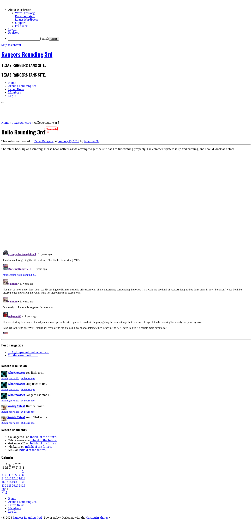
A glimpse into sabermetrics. (28, 352)
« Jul (4, 492)
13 (16, 478)
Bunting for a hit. (10, 378)
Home (12, 82)
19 (13, 482)
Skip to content (11, 45)
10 (6, 478)
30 (3, 489)
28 (20, 485)
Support (20, 22)
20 (16, 482)
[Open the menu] (2, 102)
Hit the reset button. (23, 355)
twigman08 (91, 141)
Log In (12, 29)
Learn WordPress (26, 19)
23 (3, 485)
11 (9, 478)
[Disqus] (126, 199)
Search (44, 38)
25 (9, 485)
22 (23, 482)
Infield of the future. (43, 437)
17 (6, 482)
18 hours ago (28, 400)
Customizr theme (97, 517)
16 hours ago (28, 378)
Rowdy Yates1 (16, 406)
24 (6, 485)
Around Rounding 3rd (22, 86)
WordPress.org (25, 13)
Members (14, 92)
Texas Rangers (21, 122)
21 (20, 482)
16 (3, 482)
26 (13, 485)
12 (13, 478)
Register (13, 32)
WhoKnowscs (16, 372)
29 (23, 485)
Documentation (25, 16)
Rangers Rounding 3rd (26, 54)
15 (23, 478)
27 (16, 485)
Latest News (16, 89)
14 (20, 478)
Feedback (21, 26)
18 (9, 482)
